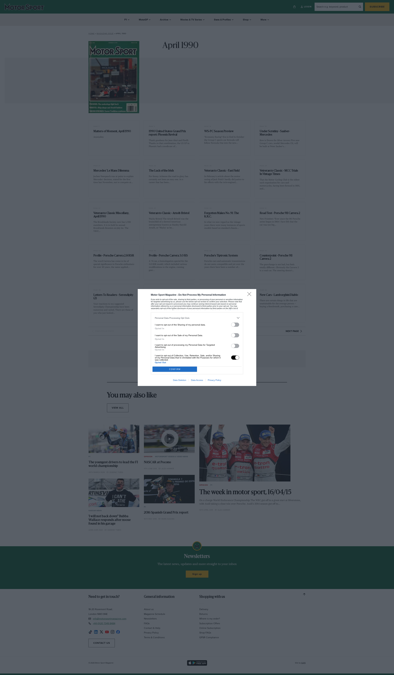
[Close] (250, 295)
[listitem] (197, 318)
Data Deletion (179, 380)
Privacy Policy (214, 380)
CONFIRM (175, 369)
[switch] (235, 325)
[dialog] (197, 337)
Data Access (197, 380)
